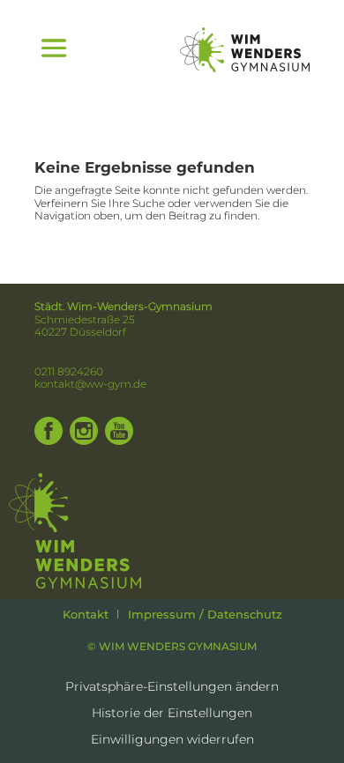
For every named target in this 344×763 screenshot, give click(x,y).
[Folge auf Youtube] (119, 431)
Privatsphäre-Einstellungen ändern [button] (172, 687)
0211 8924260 (68, 371)
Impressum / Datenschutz (205, 614)
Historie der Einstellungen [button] (172, 714)
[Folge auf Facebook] (48, 431)
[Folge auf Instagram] (84, 431)
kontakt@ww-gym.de (90, 383)
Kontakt (85, 614)
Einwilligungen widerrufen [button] (172, 740)
